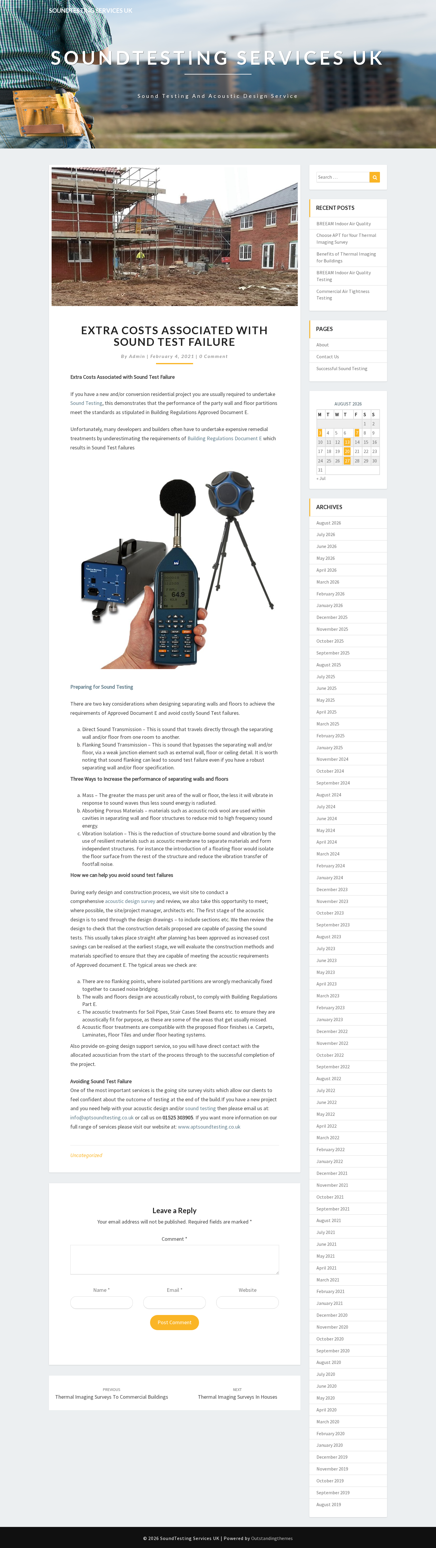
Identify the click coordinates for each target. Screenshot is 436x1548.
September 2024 (333, 783)
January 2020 (329, 1445)
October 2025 (330, 641)
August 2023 (328, 936)
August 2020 (328, 1362)
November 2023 (332, 901)
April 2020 (326, 1410)
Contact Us (327, 356)
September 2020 (333, 1351)
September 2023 (333, 925)
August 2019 (328, 1504)
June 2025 (326, 688)
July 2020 (325, 1374)
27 (347, 461)
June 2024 (326, 818)
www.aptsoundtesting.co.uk (209, 1126)
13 (347, 442)
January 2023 (329, 1019)
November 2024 (332, 759)
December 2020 (332, 1315)
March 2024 (327, 854)
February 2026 (330, 594)
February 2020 (330, 1433)
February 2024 (330, 866)
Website (248, 1289)
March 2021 (327, 1280)
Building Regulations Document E (224, 438)
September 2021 (333, 1209)
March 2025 (327, 724)
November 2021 (332, 1185)
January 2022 (329, 1161)
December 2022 (332, 1031)
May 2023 (325, 972)
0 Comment (213, 356)
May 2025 (325, 700)
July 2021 (325, 1232)
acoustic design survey (130, 901)
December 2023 (332, 889)
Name (101, 1289)
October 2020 (330, 1339)
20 (347, 451)
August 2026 (328, 523)
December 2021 (332, 1173)
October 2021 (330, 1197)
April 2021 (326, 1268)
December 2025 (332, 617)
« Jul (321, 478)
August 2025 (328, 665)
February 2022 (330, 1149)
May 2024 (325, 830)
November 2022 (332, 1043)
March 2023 (327, 996)
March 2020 (327, 1422)
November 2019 (332, 1469)
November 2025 (332, 629)
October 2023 (330, 913)
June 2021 (326, 1244)
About (322, 345)
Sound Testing (86, 403)
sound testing (200, 1108)
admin (137, 356)
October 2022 (330, 1055)
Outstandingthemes (272, 1538)
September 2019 (333, 1492)
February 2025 (330, 736)
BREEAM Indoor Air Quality (343, 223)
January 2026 (329, 605)
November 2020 (332, 1327)
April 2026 (326, 570)
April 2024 (326, 842)
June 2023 (326, 960)
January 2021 (329, 1303)
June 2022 (326, 1102)
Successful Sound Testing (341, 368)
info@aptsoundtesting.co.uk (102, 1117)
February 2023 (330, 1007)
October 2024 (330, 771)
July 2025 (325, 676)
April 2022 (326, 1126)
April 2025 (326, 712)
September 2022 (333, 1067)
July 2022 (325, 1090)
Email (175, 1289)
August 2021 (328, 1220)
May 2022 (325, 1114)
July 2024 (325, 806)
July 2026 (325, 534)
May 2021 (325, 1256)
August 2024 (328, 795)
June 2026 (326, 546)
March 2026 (327, 582)
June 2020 (326, 1386)
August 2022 (328, 1078)
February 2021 (330, 1291)
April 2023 (326, 984)
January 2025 (329, 747)
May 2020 (325, 1398)
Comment (174, 1238)
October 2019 (330, 1481)
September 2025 (333, 653)
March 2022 (327, 1137)
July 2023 (325, 948)
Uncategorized (86, 1155)
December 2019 (332, 1457)
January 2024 (329, 877)
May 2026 (325, 558)
